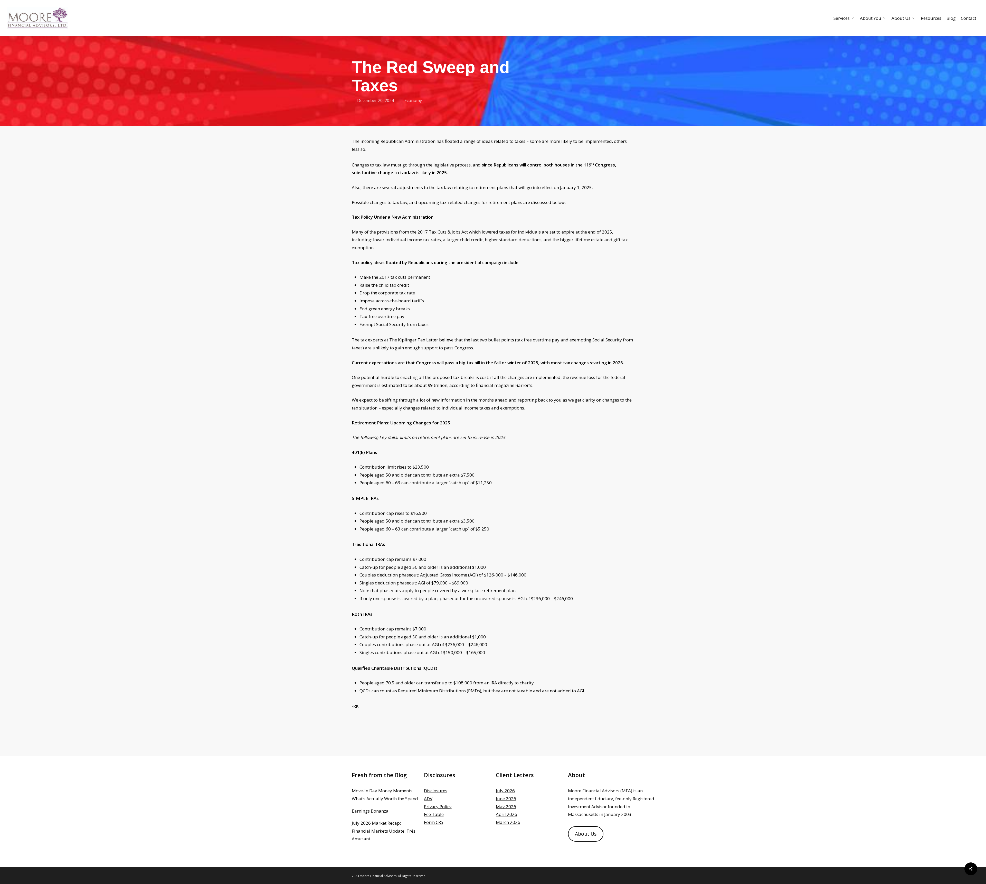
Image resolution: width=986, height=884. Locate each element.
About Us (585, 834)
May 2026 (506, 806)
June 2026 (506, 799)
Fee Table (434, 814)
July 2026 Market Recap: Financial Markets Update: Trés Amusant (383, 831)
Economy (413, 100)
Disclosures (435, 791)
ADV (428, 799)
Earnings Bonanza (370, 811)
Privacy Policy (438, 806)
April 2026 (506, 814)
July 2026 (505, 791)
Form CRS (433, 822)
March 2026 (508, 822)
